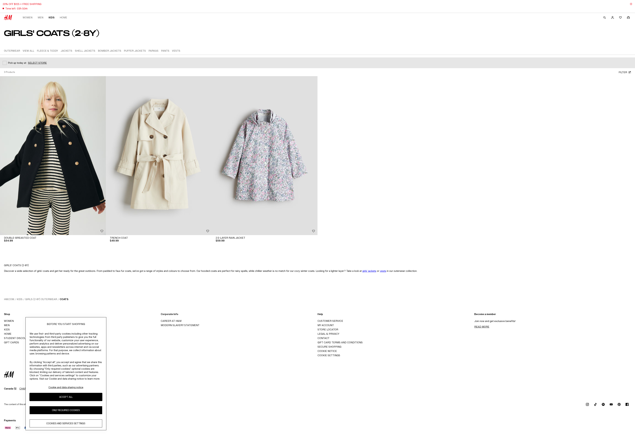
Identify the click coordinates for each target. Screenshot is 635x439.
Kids (51, 17)
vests (383, 270)
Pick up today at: (17, 62)
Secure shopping (329, 346)
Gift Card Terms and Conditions (340, 342)
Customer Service (330, 320)
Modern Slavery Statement (180, 325)
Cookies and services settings (65, 423)
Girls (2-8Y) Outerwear (41, 299)
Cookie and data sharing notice (65, 387)
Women (27, 17)
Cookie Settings (329, 355)
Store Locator (328, 329)
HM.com (9, 299)
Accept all (66, 396)
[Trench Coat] (159, 155)
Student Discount (16, 338)
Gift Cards (11, 342)
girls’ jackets (369, 270)
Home (63, 17)
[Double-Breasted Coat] (53, 155)
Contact (323, 338)
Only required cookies (66, 410)
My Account (326, 325)
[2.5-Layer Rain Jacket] (265, 155)
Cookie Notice (327, 351)
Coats (64, 299)
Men (40, 17)
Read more (481, 326)
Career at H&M (171, 320)
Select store (37, 62)
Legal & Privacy (328, 333)
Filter (623, 72)
